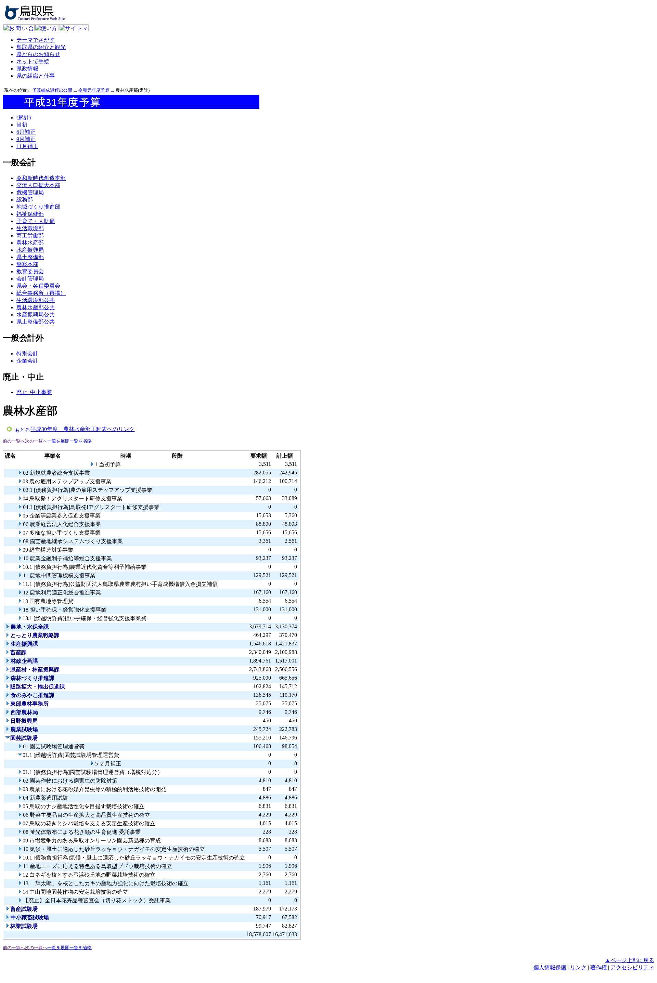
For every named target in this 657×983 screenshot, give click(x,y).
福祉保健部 (30, 214)
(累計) (23, 117)
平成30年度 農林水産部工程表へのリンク (82, 429)
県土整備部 (30, 257)
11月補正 (27, 146)
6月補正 (26, 132)
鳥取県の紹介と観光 (41, 47)
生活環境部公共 (35, 300)
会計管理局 (30, 278)
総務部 (24, 199)
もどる (22, 430)
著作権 (598, 967)
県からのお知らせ (38, 54)
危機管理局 (30, 192)
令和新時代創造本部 (41, 178)
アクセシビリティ (632, 967)
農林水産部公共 (35, 307)
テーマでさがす (35, 40)
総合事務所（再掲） (41, 293)
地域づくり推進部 (38, 207)
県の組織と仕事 (35, 76)
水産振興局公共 (35, 314)
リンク (578, 967)
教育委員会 (30, 271)
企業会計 (27, 361)
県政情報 (27, 68)
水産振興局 (30, 250)
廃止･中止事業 (34, 392)
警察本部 (27, 264)
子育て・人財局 (35, 221)
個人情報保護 (549, 967)
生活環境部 (30, 228)
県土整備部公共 (35, 322)
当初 (21, 125)
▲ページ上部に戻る (629, 960)
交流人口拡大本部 (38, 185)
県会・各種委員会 (38, 286)
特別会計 (27, 353)
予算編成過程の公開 (52, 90)
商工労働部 (30, 235)
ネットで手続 (32, 61)
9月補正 (26, 139)
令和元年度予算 (94, 90)
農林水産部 (30, 243)
